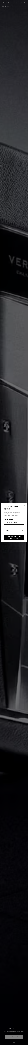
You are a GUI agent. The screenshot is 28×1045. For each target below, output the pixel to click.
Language (6, 527)
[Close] (24, 505)
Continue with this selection (14, 537)
